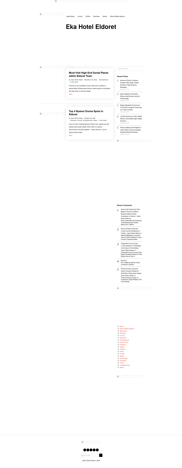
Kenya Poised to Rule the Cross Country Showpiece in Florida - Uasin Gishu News (130, 230)
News (95, 120)
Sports (105, 16)
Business (96, 16)
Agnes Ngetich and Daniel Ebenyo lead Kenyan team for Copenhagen (130, 96)
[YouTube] (135, 16)
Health (122, 347)
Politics (87, 16)
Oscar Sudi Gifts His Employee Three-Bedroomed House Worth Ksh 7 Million (131, 222)
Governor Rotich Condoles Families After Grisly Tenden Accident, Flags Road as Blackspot (129, 83)
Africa (122, 326)
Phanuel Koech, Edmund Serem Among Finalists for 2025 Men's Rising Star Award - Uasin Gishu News (131, 272)
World (122, 367)
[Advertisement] (91, 46)
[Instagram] (132, 16)
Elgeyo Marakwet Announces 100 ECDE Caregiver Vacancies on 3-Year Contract (131, 107)
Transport (123, 360)
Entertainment (103, 80)
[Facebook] (127, 16)
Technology (123, 358)
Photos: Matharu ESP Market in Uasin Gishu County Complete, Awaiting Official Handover (130, 129)
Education (123, 338)
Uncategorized (125, 365)
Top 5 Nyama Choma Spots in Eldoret (86, 112)
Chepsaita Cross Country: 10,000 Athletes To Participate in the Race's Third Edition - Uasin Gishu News (131, 246)
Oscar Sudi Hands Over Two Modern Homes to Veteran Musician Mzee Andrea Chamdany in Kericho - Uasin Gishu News (131, 214)
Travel (122, 363)
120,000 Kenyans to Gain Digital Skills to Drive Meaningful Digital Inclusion (131, 118)
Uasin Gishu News (77, 80)
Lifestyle (122, 349)
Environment (124, 342)
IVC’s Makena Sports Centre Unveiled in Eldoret (130, 264)
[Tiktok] (137, 16)
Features (123, 344)
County (80, 16)
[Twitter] (130, 16)
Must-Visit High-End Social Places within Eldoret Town (88, 74)
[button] (140, 68)
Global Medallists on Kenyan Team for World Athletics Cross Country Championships (131, 237)
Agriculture (123, 331)
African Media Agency (117, 16)
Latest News (70, 16)
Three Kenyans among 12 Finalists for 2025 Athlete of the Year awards (131, 280)
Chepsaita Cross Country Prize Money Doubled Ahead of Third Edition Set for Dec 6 (131, 254)
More (70, 94)
